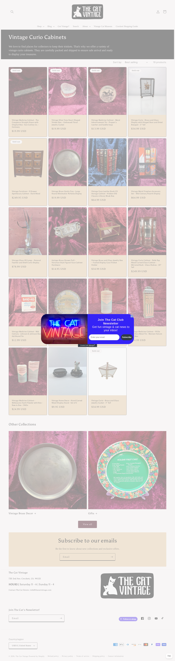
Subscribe (126, 337)
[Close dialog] (132, 316)
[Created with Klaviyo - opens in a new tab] (87, 345)
